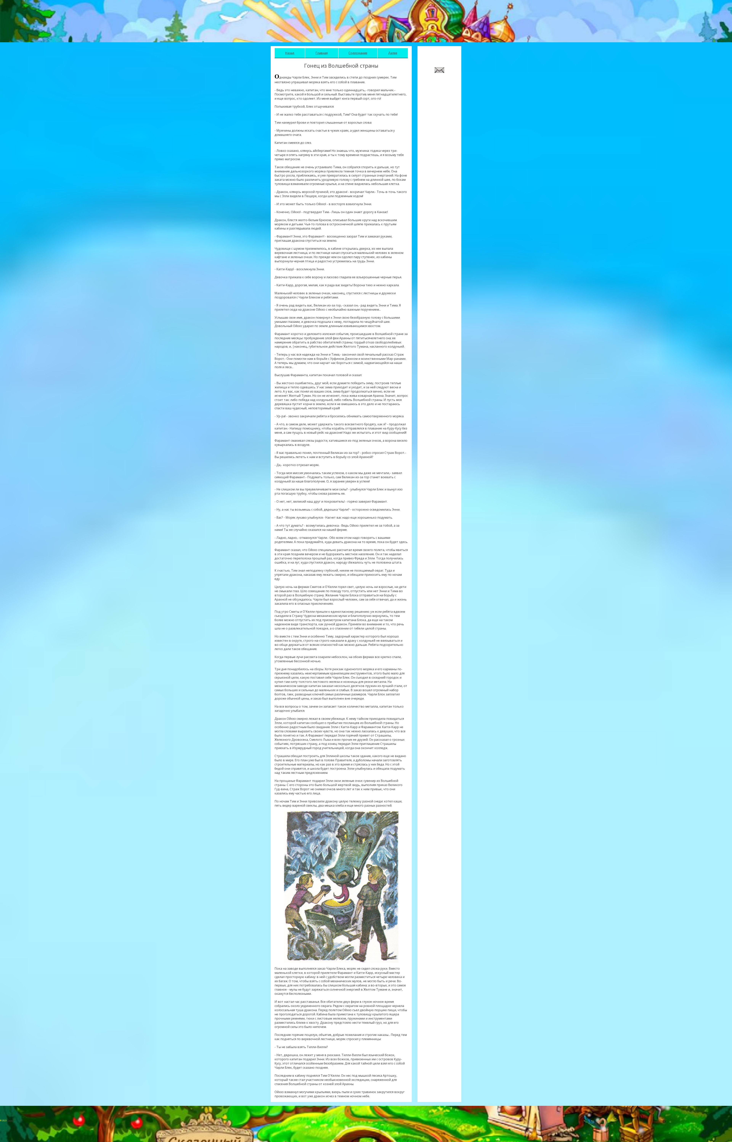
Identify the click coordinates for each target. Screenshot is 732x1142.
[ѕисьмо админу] (439, 72)
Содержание (357, 53)
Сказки (10, 1120)
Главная (321, 53)
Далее (392, 53)
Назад (289, 53)
